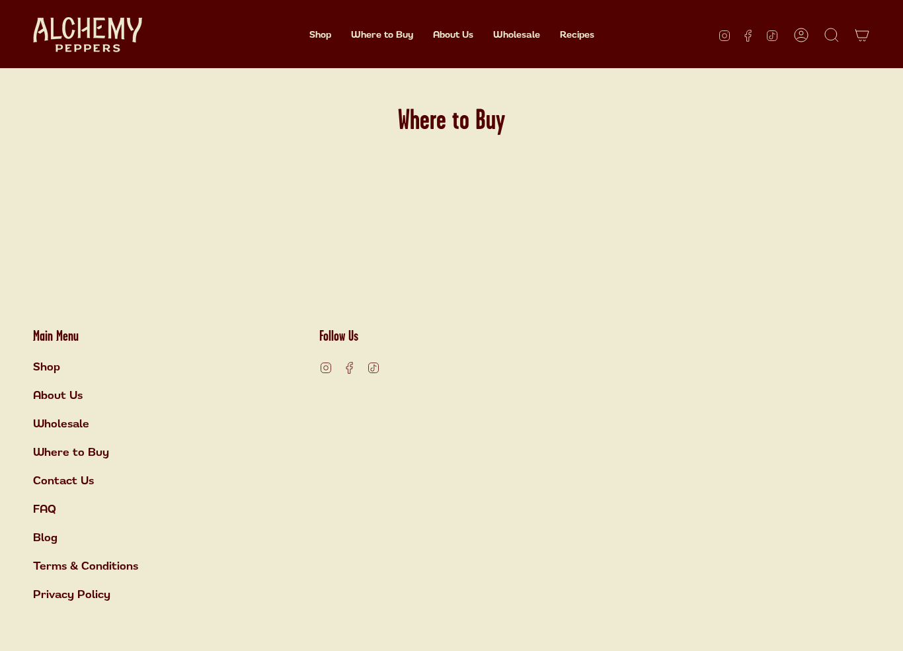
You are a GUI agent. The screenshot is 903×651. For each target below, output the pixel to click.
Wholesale (61, 423)
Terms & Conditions (85, 565)
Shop (46, 366)
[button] (320, 34)
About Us (58, 395)
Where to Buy (71, 452)
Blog (45, 537)
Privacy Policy (71, 594)
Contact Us (63, 480)
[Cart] (862, 35)
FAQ (44, 508)
